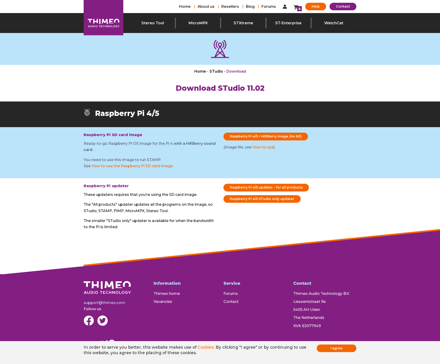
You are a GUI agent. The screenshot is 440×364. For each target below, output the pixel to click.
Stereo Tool (152, 23)
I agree (336, 348)
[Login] (285, 7)
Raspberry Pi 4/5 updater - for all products (266, 187)
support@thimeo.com (104, 303)
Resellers (230, 6)
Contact (343, 6)
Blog (250, 6)
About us (206, 6)
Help (316, 6)
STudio (216, 71)
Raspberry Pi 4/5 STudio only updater (262, 199)
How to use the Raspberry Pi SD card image (132, 166)
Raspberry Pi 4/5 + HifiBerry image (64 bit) (266, 136)
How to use (263, 147)
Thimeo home (167, 293)
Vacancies (163, 301)
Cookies (206, 347)
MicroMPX (198, 23)
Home (185, 6)
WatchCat (333, 23)
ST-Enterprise (288, 23)
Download (236, 71)
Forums (268, 6)
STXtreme (243, 23)
